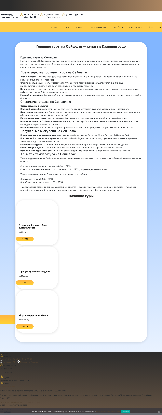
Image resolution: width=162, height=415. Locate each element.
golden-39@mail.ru (74, 15)
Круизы (79, 27)
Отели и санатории (98, 27)
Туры (66, 27)
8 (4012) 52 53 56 (52, 15)
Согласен (125, 411)
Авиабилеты (119, 27)
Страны (53, 27)
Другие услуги (135, 27)
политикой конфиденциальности (108, 411)
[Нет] (159, 412)
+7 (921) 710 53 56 (52, 17)
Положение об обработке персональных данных (21, 402)
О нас (151, 27)
